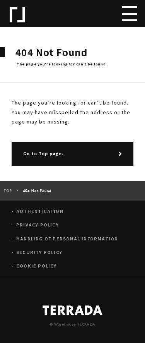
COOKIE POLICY (36, 266)
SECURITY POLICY (39, 252)
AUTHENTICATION (39, 211)
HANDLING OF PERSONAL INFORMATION (67, 239)
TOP (8, 191)
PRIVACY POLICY (37, 225)
